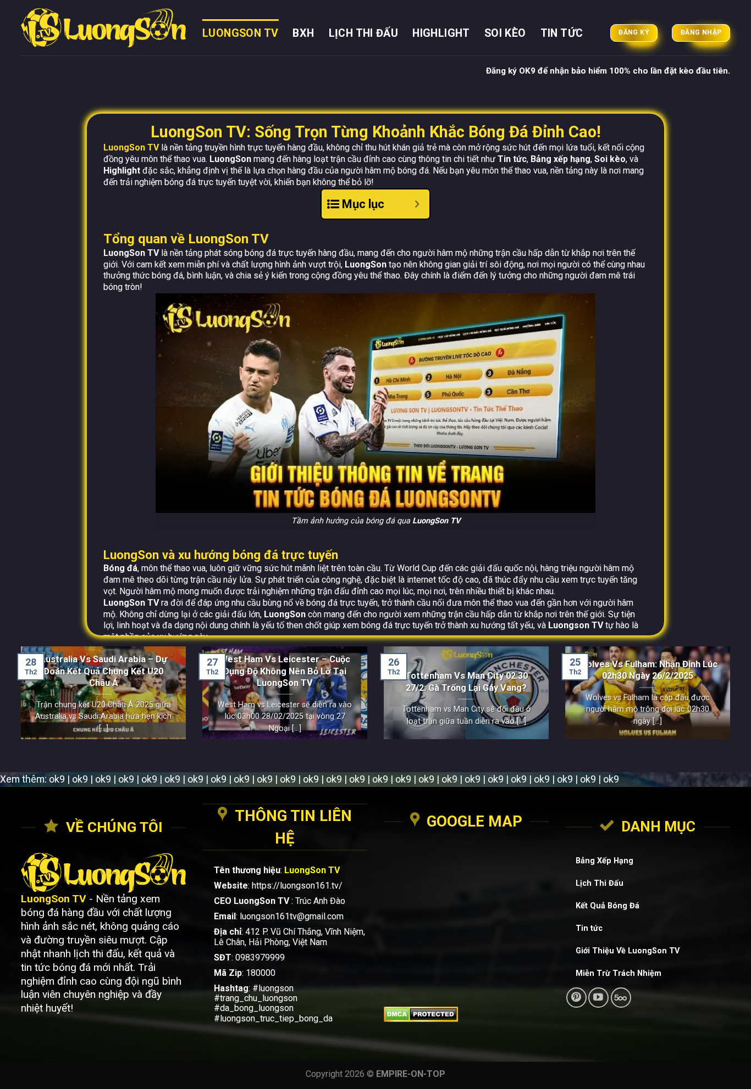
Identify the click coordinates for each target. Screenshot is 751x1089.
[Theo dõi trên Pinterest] (576, 997)
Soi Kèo (505, 33)
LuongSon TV (240, 33)
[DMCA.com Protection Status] (466, 1014)
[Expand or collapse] (417, 204)
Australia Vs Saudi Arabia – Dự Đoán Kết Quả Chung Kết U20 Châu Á (103, 671)
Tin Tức (561, 33)
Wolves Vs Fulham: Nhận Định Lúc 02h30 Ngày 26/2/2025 (647, 670)
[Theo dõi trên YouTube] (598, 997)
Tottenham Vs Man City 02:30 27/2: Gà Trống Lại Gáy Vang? (466, 682)
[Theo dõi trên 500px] (621, 997)
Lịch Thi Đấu (364, 33)
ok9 (57, 779)
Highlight (441, 33)
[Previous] (18, 700)
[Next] (732, 700)
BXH (303, 33)
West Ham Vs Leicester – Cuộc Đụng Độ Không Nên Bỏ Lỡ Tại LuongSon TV (284, 671)
